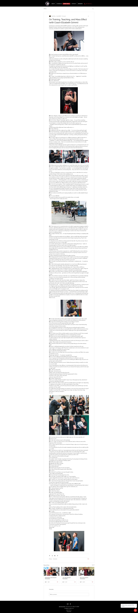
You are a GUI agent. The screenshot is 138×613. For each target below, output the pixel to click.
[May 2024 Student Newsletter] (86, 571)
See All (93, 564)
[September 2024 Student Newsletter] (51, 571)
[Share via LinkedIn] (54, 555)
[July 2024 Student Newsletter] (69, 571)
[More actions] (88, 16)
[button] (53, 3)
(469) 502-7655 (62, 606)
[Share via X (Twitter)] (52, 555)
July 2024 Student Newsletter (67, 578)
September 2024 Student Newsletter (50, 578)
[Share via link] (57, 555)
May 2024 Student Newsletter (84, 578)
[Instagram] (68, 604)
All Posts (45, 8)
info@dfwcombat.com (69, 608)
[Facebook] (70, 604)
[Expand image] (55, 156)
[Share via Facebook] (49, 555)
